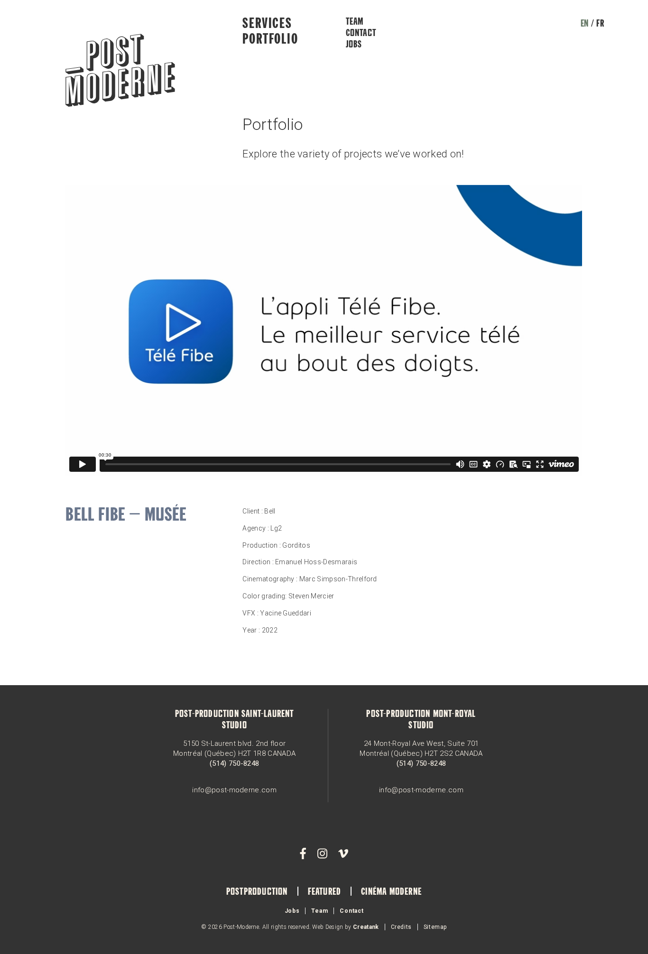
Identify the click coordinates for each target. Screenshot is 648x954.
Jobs (354, 45)
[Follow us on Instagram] (322, 854)
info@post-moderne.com (234, 790)
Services (267, 24)
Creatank (366, 927)
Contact (361, 33)
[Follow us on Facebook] (303, 854)
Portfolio (270, 40)
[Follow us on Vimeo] (343, 854)
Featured (325, 892)
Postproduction (257, 892)
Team (355, 22)
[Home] (120, 71)
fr (600, 24)
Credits (401, 927)
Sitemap (435, 927)
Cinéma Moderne (391, 892)
